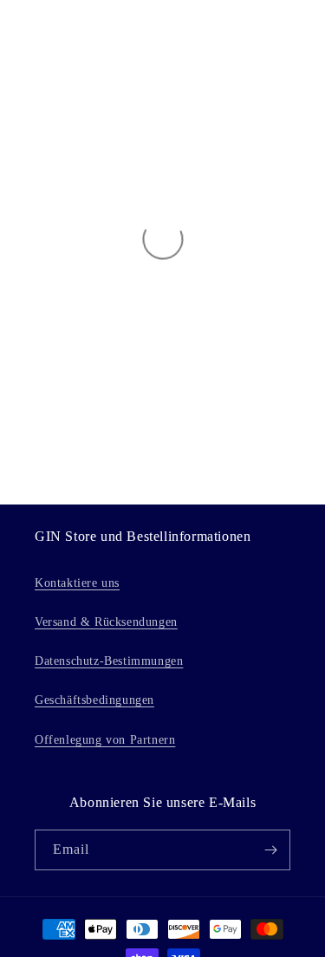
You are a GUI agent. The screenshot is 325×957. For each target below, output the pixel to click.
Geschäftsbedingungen (94, 699)
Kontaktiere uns (77, 582)
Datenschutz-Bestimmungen (109, 660)
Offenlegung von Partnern (105, 739)
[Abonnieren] (270, 850)
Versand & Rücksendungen (106, 621)
